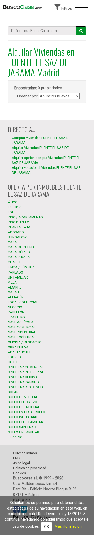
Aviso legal (21, 463)
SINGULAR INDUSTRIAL (26, 372)
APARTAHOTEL (19, 352)
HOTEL (13, 362)
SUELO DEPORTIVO (22, 402)
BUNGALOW (17, 237)
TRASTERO (16, 317)
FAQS (17, 458)
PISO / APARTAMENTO (25, 217)
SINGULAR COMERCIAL (26, 367)
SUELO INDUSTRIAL (23, 417)
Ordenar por (27, 96)
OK (46, 526)
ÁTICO (12, 202)
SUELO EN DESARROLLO (26, 412)
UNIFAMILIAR (18, 277)
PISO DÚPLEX (18, 222)
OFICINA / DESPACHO (25, 342)
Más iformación (68, 526)
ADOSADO (16, 232)
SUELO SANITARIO (22, 427)
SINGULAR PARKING (23, 382)
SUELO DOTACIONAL (24, 407)
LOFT (12, 212)
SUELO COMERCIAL (23, 397)
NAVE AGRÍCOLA (20, 322)
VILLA (12, 282)
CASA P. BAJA (19, 257)
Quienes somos (25, 453)
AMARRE (14, 287)
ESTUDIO (15, 207)
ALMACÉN (16, 297)
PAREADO (15, 272)
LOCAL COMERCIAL (23, 302)
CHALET (14, 262)
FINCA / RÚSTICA (21, 267)
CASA (12, 242)
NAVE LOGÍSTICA (21, 337)
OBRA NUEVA (18, 347)
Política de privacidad (29, 468)
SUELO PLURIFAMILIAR (25, 422)
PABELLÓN (16, 312)
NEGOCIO (15, 307)
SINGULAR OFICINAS (24, 377)
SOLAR (13, 392)
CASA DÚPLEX (19, 252)
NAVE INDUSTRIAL (22, 332)
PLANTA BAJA (19, 227)
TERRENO (15, 437)
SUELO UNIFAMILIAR (23, 432)
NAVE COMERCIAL (22, 327)
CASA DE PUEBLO (22, 247)
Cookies (19, 473)
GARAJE (14, 292)
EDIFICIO (14, 357)
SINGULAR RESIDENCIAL (26, 387)
